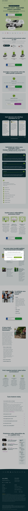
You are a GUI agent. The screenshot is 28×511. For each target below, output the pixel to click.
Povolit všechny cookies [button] (18, 257)
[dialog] (14, 255)
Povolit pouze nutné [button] (9, 257)
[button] (14, 259)
